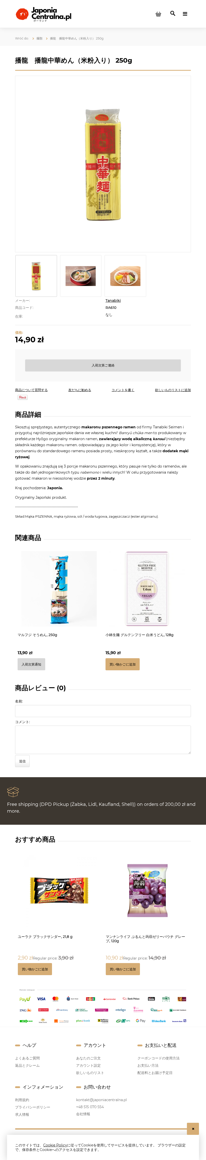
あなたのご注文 (88, 1058)
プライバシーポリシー (32, 1107)
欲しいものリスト (90, 1072)
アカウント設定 (88, 1065)
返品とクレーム (27, 1065)
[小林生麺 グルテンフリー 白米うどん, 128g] (147, 588)
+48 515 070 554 (90, 1107)
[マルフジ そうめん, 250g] (59, 588)
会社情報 (83, 1114)
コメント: (22, 722)
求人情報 (22, 1114)
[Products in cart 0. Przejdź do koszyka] (158, 14)
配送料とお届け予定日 (155, 1072)
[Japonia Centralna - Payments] (103, 1005)
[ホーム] (43, 13)
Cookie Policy (55, 1145)
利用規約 (22, 1100)
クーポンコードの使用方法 (158, 1058)
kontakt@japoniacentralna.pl (101, 1100)
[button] (31, 390)
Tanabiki (113, 300)
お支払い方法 (148, 1065)
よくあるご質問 (27, 1058)
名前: (19, 701)
